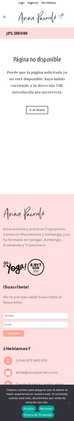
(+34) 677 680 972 (31, 360)
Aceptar (29, 408)
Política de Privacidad (38, 414)
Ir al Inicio (37, 110)
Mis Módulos (48, 3)
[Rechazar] (69, 403)
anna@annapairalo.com (37, 372)
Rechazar (46, 408)
